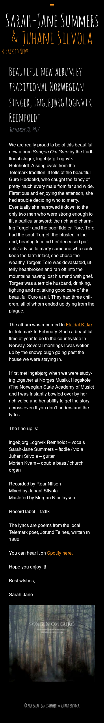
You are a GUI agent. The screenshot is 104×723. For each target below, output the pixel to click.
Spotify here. (60, 552)
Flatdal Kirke (79, 324)
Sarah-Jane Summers (52, 28)
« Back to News (15, 51)
